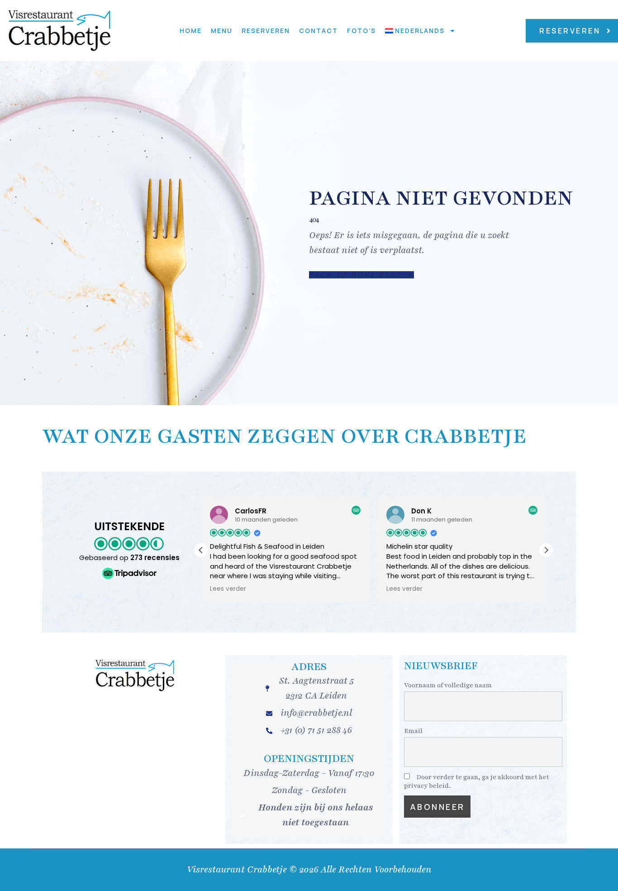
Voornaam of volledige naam (448, 685)
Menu (222, 30)
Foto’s (361, 30)
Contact (318, 30)
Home (191, 30)
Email (413, 731)
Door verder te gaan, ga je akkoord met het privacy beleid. (476, 781)
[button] (546, 550)
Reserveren (266, 30)
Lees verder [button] (228, 589)
